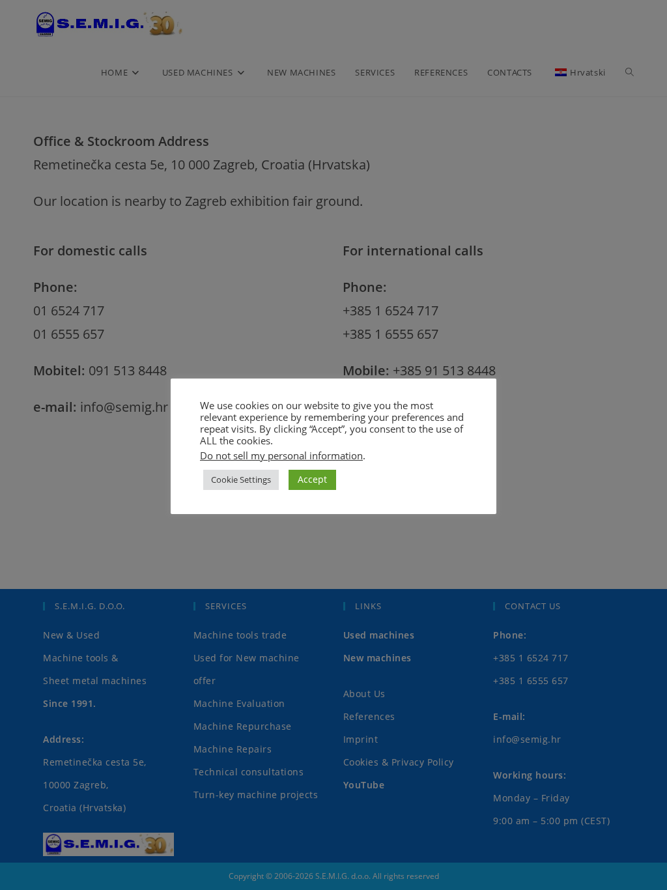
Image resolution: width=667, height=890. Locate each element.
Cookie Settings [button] (241, 479)
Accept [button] (312, 479)
